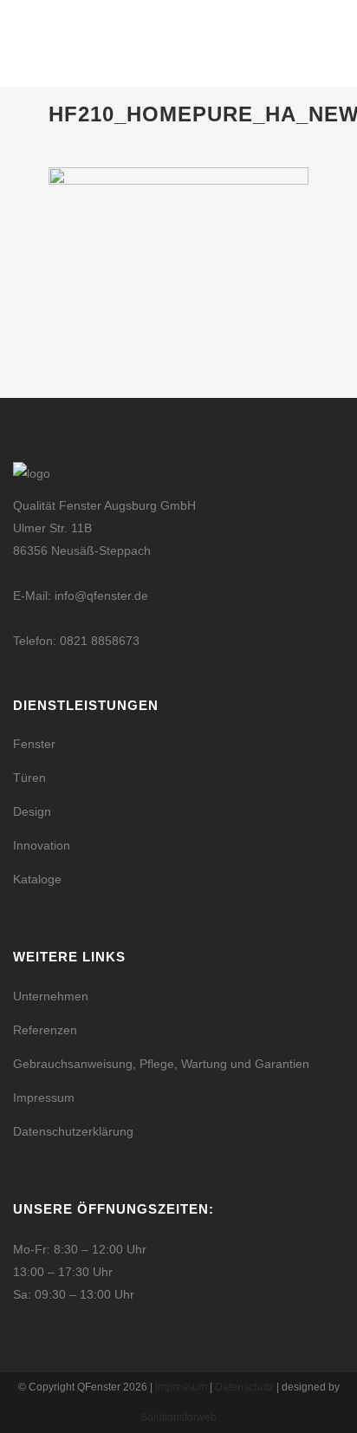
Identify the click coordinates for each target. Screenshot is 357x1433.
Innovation (41, 845)
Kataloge (37, 879)
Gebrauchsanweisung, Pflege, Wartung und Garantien (161, 1064)
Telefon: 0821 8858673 (76, 641)
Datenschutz (244, 1387)
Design (32, 811)
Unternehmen (50, 996)
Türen (29, 778)
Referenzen (45, 1030)
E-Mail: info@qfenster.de (80, 596)
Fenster (34, 744)
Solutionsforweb (178, 1417)
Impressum (44, 1097)
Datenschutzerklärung (73, 1131)
